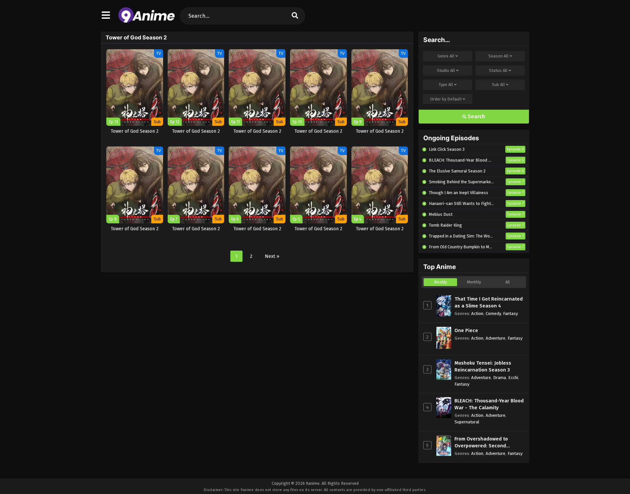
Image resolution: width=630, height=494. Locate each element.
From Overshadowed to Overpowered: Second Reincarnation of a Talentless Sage (488, 442)
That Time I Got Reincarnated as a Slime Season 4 (488, 302)
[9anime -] (146, 21)
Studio (446, 70)
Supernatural (466, 421)
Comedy (493, 313)
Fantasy (510, 313)
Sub (498, 84)
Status (498, 70)
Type (446, 84)
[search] (294, 16)
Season (498, 56)
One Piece (466, 330)
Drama (499, 377)
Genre (445, 56)
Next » (272, 256)
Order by (446, 99)
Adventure (495, 338)
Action (477, 313)
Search (475, 116)
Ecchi (513, 377)
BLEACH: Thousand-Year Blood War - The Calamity (489, 404)
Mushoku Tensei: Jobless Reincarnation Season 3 (482, 366)
